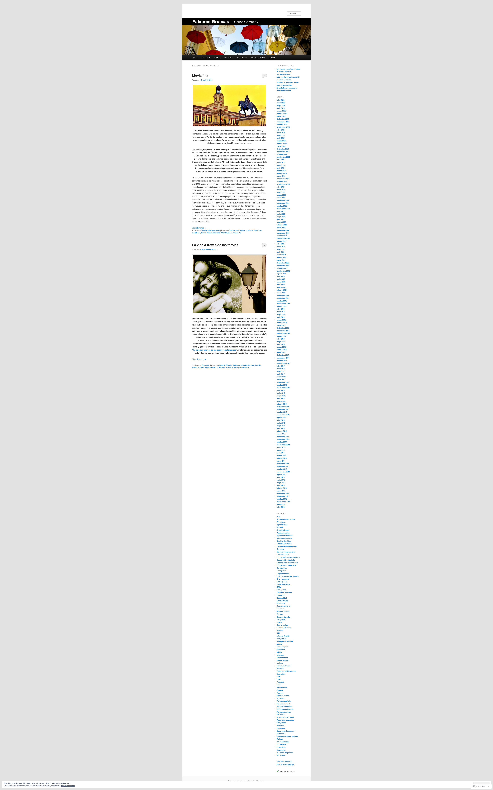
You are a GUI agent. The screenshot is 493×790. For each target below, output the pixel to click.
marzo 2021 (281, 254)
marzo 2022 (281, 222)
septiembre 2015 (283, 414)
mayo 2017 (281, 371)
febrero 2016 (282, 404)
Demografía (281, 589)
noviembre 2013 (283, 466)
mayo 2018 (281, 341)
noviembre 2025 (283, 121)
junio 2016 (281, 393)
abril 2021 (281, 252)
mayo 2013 (281, 482)
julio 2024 (281, 159)
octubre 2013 (282, 469)
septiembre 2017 (283, 363)
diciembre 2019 (283, 295)
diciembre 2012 (283, 493)
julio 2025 (281, 130)
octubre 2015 (282, 412)
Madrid (204, 230)
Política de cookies (68, 785)
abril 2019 (281, 317)
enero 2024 (281, 176)
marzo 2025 (281, 141)
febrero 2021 (282, 257)
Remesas (280, 725)
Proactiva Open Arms (285, 717)
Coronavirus (282, 568)
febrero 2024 (282, 173)
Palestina (280, 682)
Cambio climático (284, 541)
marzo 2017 (281, 376)
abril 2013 (281, 485)
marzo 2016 (281, 401)
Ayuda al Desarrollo (284, 535)
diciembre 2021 (283, 230)
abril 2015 (281, 428)
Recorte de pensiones (285, 720)
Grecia (279, 622)
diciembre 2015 (283, 406)
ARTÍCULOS (242, 57)
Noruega (201, 367)
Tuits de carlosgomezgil (285, 764)
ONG (279, 679)
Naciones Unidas (283, 665)
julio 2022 (281, 211)
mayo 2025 (281, 135)
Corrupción (281, 570)
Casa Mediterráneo (284, 543)
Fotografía (205, 365)
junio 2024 (281, 162)
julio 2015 (281, 420)
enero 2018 (281, 352)
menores (280, 655)
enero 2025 (281, 146)
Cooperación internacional (287, 562)
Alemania (221, 365)
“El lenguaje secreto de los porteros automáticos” (214, 349)
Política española (213, 230)
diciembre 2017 (283, 355)
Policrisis (280, 714)
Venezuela (281, 750)
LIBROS (217, 57)
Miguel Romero (283, 660)
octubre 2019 (282, 301)
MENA (279, 652)
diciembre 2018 (283, 328)
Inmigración (281, 638)
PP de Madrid (225, 233)
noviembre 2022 (283, 203)
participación (282, 687)
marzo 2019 (281, 320)
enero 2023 (281, 197)
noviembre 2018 (283, 330)
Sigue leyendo (199, 227)
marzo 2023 (281, 195)
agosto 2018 (281, 336)
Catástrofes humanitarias (287, 546)
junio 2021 (281, 246)
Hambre (280, 630)
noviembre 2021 (283, 233)
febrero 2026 (282, 113)
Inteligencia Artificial (285, 641)
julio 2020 (281, 276)
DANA (279, 587)
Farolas (251, 365)
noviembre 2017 (283, 358)
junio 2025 (281, 132)
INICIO (195, 57)
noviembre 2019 (283, 298)
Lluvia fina (200, 75)
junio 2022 (281, 214)
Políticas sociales (284, 712)
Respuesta (236, 233)
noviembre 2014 (283, 439)
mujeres (280, 663)
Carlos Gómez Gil (284, 762)
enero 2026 (281, 116)
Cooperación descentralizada (288, 557)
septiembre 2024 (283, 157)
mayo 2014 (281, 450)
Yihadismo (281, 755)
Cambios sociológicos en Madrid (241, 230)
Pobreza (280, 693)
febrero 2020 (282, 290)
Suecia (228, 367)
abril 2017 (281, 374)
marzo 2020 (281, 287)
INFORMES (228, 57)
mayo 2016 (281, 395)
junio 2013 (281, 480)
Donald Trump (282, 600)
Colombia (243, 365)
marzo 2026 (281, 111)
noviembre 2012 (283, 496)
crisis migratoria (283, 584)
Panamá (222, 367)
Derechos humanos (284, 592)
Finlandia (257, 365)
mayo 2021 (281, 249)
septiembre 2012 (283, 501)
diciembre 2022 (283, 200)
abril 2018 (281, 344)
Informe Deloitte (283, 636)
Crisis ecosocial (283, 579)
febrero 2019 (282, 322)
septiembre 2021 (283, 238)
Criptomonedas (283, 573)
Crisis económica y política (287, 576)
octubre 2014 (282, 442)
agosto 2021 (281, 241)
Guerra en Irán (282, 625)
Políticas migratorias (285, 709)
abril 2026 (281, 108)
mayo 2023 (281, 192)
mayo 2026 (281, 105)
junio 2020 (281, 279)
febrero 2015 (282, 431)
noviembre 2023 (283, 178)
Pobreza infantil (283, 695)
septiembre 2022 (283, 208)
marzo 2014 (281, 455)
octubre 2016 (282, 385)
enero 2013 (281, 491)
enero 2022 (281, 227)
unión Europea (283, 741)
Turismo (280, 739)
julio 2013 (281, 477)
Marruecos (281, 649)
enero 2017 (281, 379)
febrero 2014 (282, 458)
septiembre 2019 (283, 303)
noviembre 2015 (283, 409)
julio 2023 (281, 187)
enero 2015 (281, 434)
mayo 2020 (281, 282)
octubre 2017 (282, 360)
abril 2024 (281, 168)
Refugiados (281, 722)
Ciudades (236, 365)
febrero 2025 (282, 143)
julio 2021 (281, 244)
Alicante (229, 365)
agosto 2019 (281, 306)
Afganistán (281, 522)
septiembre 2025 (283, 127)
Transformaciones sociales (287, 736)
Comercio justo (283, 554)
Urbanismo (281, 747)
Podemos (280, 698)
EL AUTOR (206, 57)
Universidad (281, 744)
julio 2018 (281, 339)
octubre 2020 (282, 268)
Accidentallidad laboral (286, 519)
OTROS (272, 57)
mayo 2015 (281, 425)
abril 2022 (281, 219)
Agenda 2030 (282, 524)
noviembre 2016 (283, 382)
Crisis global (282, 581)
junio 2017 (281, 368)
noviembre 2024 (283, 151)
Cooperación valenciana (286, 565)
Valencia (235, 367)
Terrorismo (281, 733)
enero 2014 (281, 461)
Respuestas (244, 367)
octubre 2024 (282, 154)
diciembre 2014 (283, 436)
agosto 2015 (281, 417)
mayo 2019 (281, 314)
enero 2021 (281, 260)
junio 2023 (281, 189)
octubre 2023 (282, 181)
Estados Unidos (283, 611)
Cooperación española (286, 560)
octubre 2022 (282, 206)
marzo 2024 (281, 170)
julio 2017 (281, 366)
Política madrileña (213, 233)
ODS (278, 676)
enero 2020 (281, 292)
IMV (278, 633)
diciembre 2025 (283, 119)
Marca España (282, 646)
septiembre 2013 (283, 472)
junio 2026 (281, 102)
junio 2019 (281, 311)
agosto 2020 (281, 273)
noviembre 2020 (283, 265)
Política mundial (283, 704)
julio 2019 (281, 309)
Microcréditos (282, 657)
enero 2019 (281, 325)
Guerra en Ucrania (284, 627)
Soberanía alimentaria (285, 731)
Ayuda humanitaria (284, 538)
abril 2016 (281, 398)
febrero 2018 (282, 349)
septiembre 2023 (283, 184)
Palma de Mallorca (211, 367)
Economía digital (283, 606)
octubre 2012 (282, 499)
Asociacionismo (283, 533)
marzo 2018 (281, 347)
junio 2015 (281, 423)
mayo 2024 (281, 165)
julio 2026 (281, 100)
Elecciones (281, 608)
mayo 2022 (281, 216)
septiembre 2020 (283, 271)
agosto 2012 (281, 504)
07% (278, 516)
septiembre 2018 (283, 333)
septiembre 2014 (283, 444)
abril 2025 (281, 138)
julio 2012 (281, 507)
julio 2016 (281, 390)
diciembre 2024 (283, 149)
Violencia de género (285, 752)
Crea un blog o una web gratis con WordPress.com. (246, 781)
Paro (279, 685)
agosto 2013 (281, 474)
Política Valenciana (284, 706)
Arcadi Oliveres (283, 530)
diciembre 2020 (283, 263)
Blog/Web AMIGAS (258, 57)
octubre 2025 (282, 124)
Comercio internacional (286, 552)
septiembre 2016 (283, 387)
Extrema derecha (283, 617)
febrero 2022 (282, 225)
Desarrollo (281, 595)
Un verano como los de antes (288, 69)
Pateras (280, 690)
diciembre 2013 (283, 463)
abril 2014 (281, 453)
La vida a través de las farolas (215, 244)
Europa (280, 614)
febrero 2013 (282, 488)
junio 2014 (281, 447)
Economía (281, 603)
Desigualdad (282, 598)
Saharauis (281, 728)
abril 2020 (281, 284)
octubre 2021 (282, 235)
